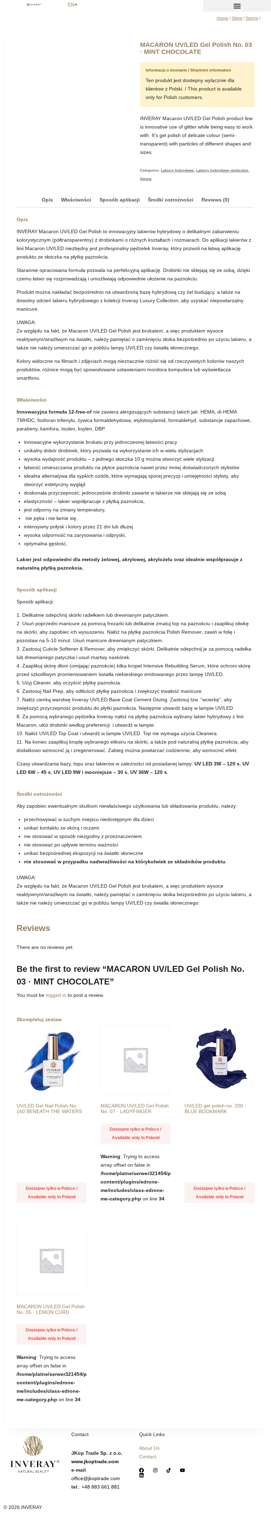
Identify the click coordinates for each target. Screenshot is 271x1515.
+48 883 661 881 (101, 1487)
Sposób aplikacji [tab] (120, 200)
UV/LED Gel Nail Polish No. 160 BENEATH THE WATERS (49, 1108)
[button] (237, 6)
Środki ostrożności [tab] (170, 200)
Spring (145, 179)
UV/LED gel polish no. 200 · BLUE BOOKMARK (215, 1108)
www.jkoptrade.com (95, 1461)
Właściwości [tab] (76, 200)
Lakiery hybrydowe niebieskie (222, 170)
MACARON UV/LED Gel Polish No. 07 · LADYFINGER (135, 1108)
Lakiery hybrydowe (177, 170)
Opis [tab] (47, 200)
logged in (56, 995)
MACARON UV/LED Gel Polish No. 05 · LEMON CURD (51, 1309)
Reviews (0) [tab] (215, 200)
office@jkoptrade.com (95, 1478)
